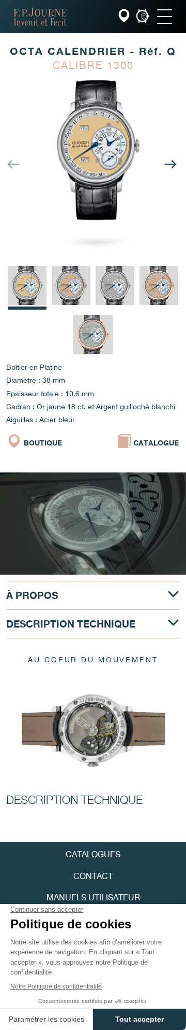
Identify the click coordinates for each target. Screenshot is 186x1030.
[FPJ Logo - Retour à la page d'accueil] (40, 16)
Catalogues (93, 855)
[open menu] (164, 16)
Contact (93, 877)
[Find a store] (125, 16)
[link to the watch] (142, 16)
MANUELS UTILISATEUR (93, 899)
